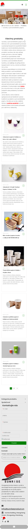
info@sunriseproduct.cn (13, 509)
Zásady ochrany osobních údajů (15, 501)
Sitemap (4, 501)
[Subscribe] (24, 457)
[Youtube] (5, 521)
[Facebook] (3, 521)
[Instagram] (8, 521)
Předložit (14, 443)
